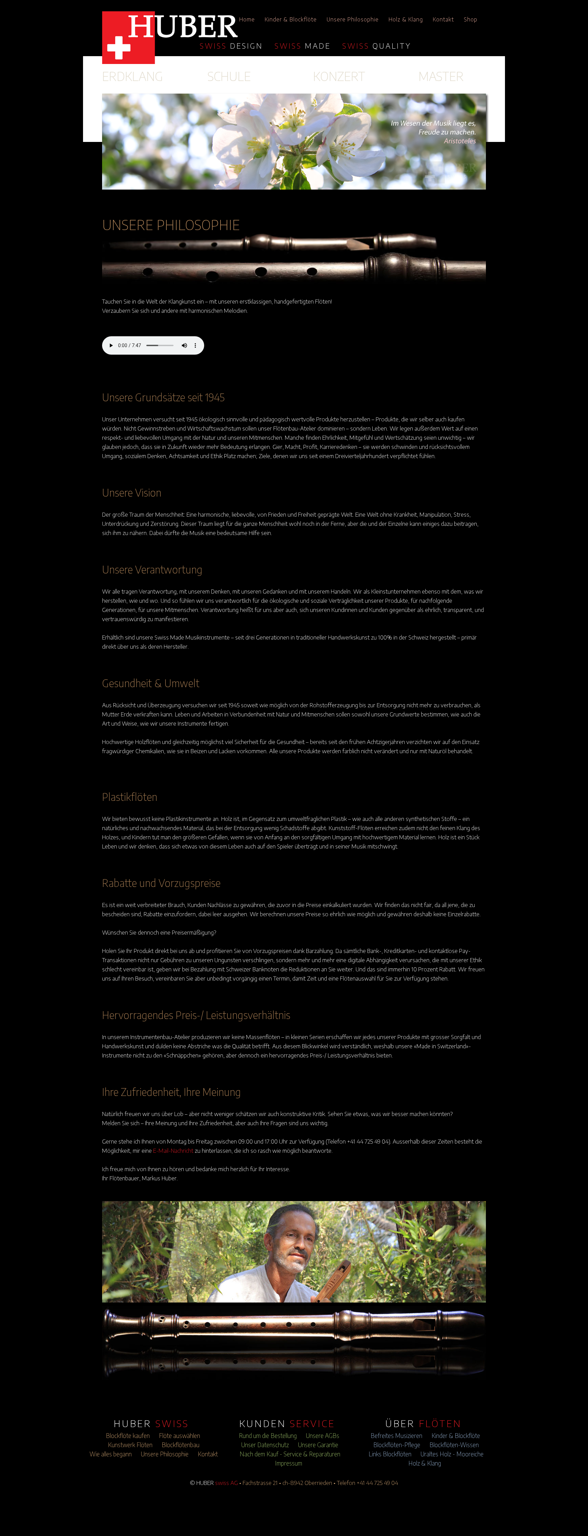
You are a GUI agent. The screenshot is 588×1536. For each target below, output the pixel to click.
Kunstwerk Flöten (130, 1445)
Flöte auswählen (179, 1435)
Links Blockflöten (390, 1454)
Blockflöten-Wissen (454, 1445)
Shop (470, 19)
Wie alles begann (110, 1454)
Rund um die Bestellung (268, 1435)
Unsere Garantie (318, 1445)
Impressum (288, 1463)
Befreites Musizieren (396, 1435)
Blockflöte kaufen (128, 1435)
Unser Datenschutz (265, 1445)
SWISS (231, 45)
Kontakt (443, 19)
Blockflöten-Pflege (396, 1445)
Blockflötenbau (180, 1445)
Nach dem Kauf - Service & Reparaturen (290, 1454)
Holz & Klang (406, 19)
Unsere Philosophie (353, 19)
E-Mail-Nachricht (173, 1150)
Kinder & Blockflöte (291, 19)
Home (247, 19)
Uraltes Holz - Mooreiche (452, 1454)
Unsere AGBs (322, 1435)
